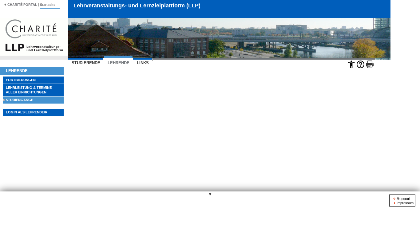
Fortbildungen (21, 80)
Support (403, 198)
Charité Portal (22, 4)
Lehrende (17, 71)
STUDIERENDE (86, 63)
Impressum (405, 203)
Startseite (47, 4)
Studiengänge (19, 100)
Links (143, 63)
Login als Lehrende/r (26, 112)
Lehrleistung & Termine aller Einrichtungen (29, 90)
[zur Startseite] (34, 54)
